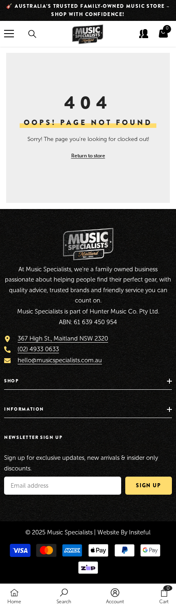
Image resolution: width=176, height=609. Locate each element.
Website (108, 532)
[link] (64, 596)
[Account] (143, 33)
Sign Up (148, 485)
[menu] (9, 34)
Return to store (88, 155)
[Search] (32, 34)
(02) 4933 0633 (38, 349)
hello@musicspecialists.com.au (60, 360)
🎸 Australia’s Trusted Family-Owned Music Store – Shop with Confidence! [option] (87, 10)
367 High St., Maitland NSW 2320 (63, 338)
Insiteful (140, 532)
